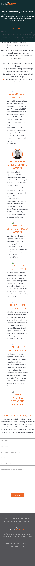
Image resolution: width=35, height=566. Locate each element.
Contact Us (25, 521)
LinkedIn (16, 540)
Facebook (19, 540)
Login (14, 521)
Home (6, 518)
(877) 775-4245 (9, 534)
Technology (17, 518)
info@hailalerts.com (23, 534)
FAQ (17, 523)
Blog (6, 521)
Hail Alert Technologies (17, 2)
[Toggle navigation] (31, 3)
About (28, 518)
